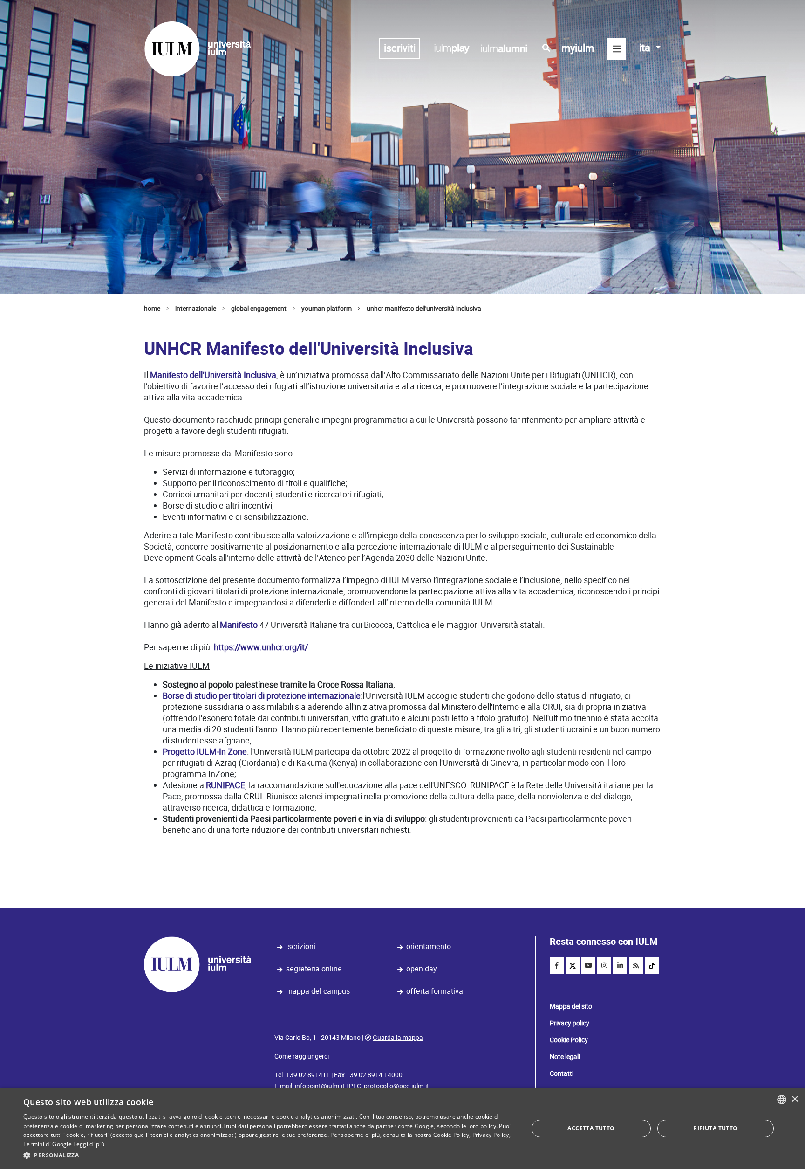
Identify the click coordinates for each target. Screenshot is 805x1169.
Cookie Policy (569, 1040)
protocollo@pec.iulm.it (396, 1086)
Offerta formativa (434, 991)
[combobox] (781, 1099)
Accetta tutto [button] (590, 1128)
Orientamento (428, 946)
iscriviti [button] (400, 48)
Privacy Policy (490, 1135)
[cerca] (546, 48)
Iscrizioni (300, 946)
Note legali (565, 1056)
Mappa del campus (318, 991)
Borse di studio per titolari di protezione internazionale (262, 695)
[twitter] (573, 965)
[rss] (636, 965)
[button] (268, 1155)
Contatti (561, 1073)
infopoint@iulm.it (320, 1086)
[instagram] (604, 965)
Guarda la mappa (398, 1037)
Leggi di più (88, 1144)
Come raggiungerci (301, 1056)
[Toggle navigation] (616, 49)
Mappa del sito (571, 1006)
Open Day (421, 968)
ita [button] (646, 48)
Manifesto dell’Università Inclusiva (213, 375)
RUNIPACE (225, 785)
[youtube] (588, 965)
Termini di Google (47, 1144)
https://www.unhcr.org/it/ (261, 647)
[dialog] (402, 1128)
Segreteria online (314, 968)
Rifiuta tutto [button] (715, 1128)
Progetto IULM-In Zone (205, 751)
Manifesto (239, 625)
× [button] (794, 1099)
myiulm (577, 48)
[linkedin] (620, 965)
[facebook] (557, 965)
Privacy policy (569, 1023)
